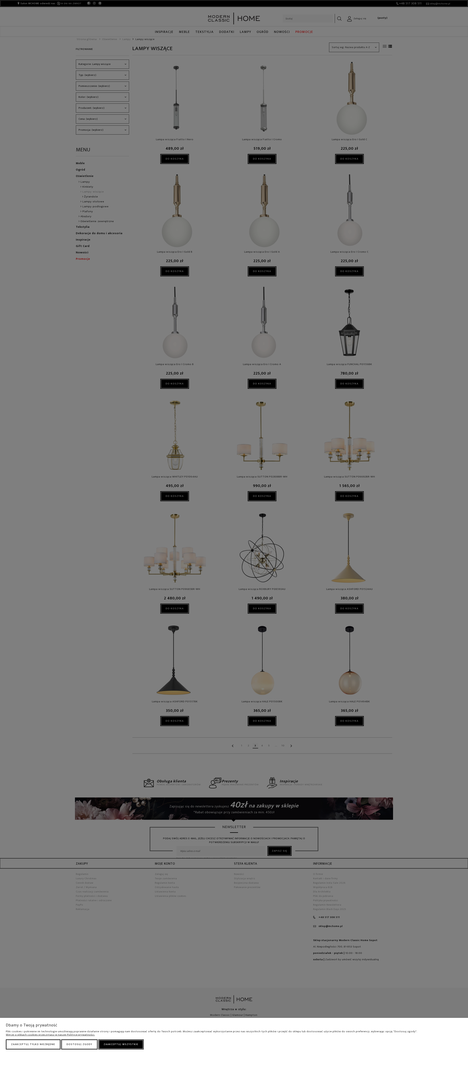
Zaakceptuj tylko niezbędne (33, 1044)
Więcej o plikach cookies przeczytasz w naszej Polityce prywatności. (50, 1034)
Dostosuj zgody (79, 1044)
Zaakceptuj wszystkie (121, 1044)
